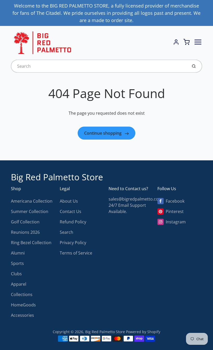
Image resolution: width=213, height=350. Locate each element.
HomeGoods (23, 305)
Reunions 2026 (25, 232)
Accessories (22, 315)
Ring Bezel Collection (31, 242)
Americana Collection (31, 201)
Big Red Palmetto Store (57, 177)
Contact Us (70, 211)
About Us (69, 201)
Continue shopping (103, 133)
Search (66, 232)
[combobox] (99, 66)
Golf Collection (25, 222)
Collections (21, 294)
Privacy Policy (73, 242)
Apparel (18, 284)
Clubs (16, 274)
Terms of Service (76, 253)
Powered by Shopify (143, 331)
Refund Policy (73, 222)
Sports (17, 263)
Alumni (18, 253)
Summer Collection (29, 211)
